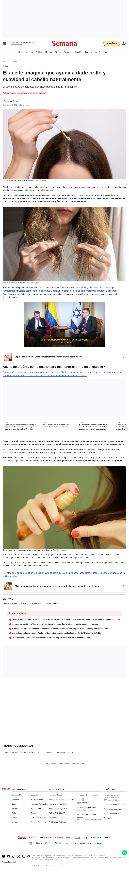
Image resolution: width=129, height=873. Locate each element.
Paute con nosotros (111, 814)
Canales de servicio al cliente (115, 804)
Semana (6, 61)
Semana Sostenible (38, 822)
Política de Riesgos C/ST (58, 808)
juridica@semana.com (85, 810)
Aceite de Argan (10, 603)
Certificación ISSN (56, 818)
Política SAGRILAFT (57, 813)
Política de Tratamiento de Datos (62, 799)
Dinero (14, 804)
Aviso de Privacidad (11, 862)
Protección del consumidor (87, 795)
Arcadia (15, 808)
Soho (14, 813)
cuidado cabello (51, 603)
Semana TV (17, 799)
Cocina (33, 813)
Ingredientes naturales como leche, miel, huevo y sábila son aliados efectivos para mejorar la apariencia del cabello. (61, 291)
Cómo (14, 61)
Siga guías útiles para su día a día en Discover (26, 93)
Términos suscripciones (58, 804)
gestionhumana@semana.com (89, 820)
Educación (35, 795)
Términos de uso (55, 795)
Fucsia (14, 818)
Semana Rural (36, 808)
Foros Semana (37, 799)
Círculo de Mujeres (38, 818)
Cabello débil (36, 603)
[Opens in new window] (8, 856)
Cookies (107, 818)
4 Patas (15, 822)
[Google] (3, 856)
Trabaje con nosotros (112, 809)
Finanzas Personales (39, 804)
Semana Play (17, 795)
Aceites (24, 603)
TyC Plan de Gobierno (57, 822)
